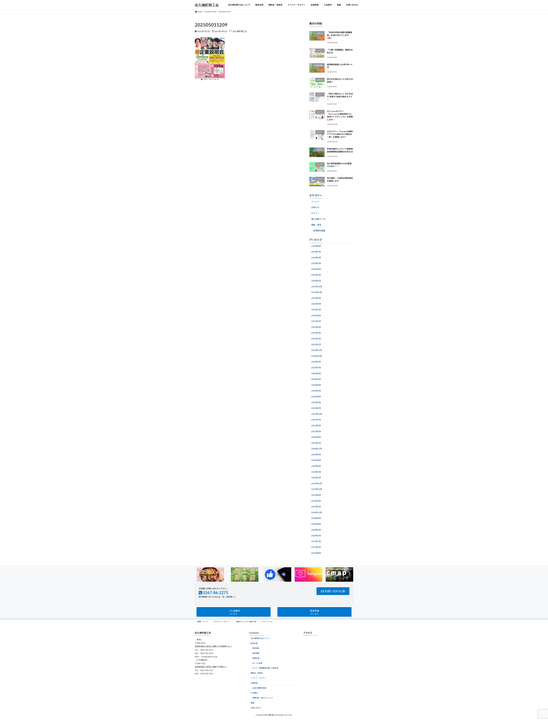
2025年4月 (316, 327)
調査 (252, 703)
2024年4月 (316, 385)
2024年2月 (316, 391)
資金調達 (255, 653)
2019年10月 (316, 489)
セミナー (315, 213)
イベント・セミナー (258, 678)
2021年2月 (316, 443)
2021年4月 (316, 437)
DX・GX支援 (257, 663)
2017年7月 (316, 541)
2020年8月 (316, 460)
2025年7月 (316, 309)
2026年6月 (316, 257)
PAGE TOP (533, 695)
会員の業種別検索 (259, 688)
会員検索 (254, 683)
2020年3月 (316, 472)
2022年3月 (316, 402)
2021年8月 (316, 425)
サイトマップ (267, 622)
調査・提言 (316, 224)
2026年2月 (316, 280)
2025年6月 (316, 315)
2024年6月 (316, 373)
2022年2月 (316, 408)
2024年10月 (316, 356)
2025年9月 (316, 298)
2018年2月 (316, 535)
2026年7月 (316, 251)
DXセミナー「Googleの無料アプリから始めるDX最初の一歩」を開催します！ (340, 134)
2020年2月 (316, 477)
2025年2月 (316, 338)
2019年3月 (316, 501)
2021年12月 (316, 414)
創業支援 (255, 658)
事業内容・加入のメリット (262, 698)
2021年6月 (316, 431)
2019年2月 (316, 506)
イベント (315, 201)
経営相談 (255, 648)
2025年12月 (316, 286)
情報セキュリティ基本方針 (246, 622)
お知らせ (315, 207)
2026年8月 (316, 246)
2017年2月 (316, 547)
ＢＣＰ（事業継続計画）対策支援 (265, 668)
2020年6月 (316, 466)
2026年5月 (316, 263)
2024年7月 (316, 367)
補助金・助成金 (257, 673)
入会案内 (254, 693)
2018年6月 (316, 530)
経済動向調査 (319, 230)
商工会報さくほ (318, 219)
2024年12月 (316, 350)
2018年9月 (316, 518)
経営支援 (254, 643)
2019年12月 (316, 483)
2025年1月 (316, 344)
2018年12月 (316, 512)
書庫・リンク (203, 622)
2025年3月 (316, 333)
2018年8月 (316, 524)
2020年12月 (316, 448)
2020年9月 (316, 454)
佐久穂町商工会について (260, 638)
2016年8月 (316, 553)
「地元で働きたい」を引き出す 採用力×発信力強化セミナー (340, 96)
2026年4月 (316, 269)
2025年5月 (316, 321)
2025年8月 (316, 304)
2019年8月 (316, 495)
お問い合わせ (256, 708)
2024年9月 (316, 362)
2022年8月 (316, 396)
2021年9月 (316, 420)
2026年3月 (316, 275)
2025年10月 (316, 292)
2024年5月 (316, 379)
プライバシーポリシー (221, 622)
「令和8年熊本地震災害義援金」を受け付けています (339, 35)
